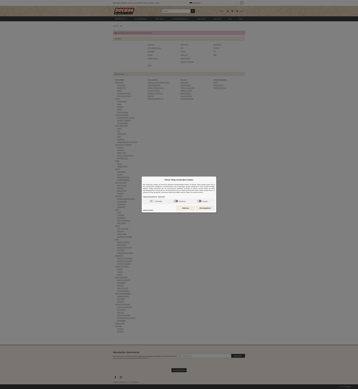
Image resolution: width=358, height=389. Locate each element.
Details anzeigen (148, 210)
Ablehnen (185, 208)
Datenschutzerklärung (150, 197)
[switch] (152, 201)
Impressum (161, 197)
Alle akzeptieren (205, 208)
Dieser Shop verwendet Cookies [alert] (179, 179)
